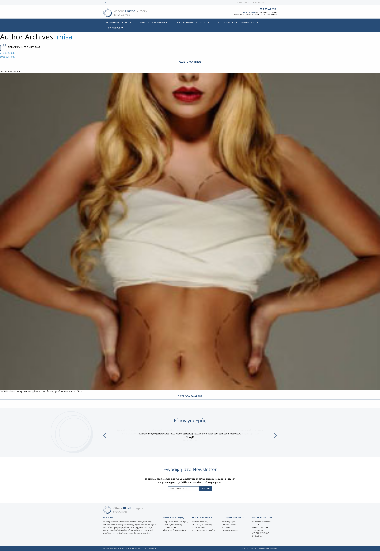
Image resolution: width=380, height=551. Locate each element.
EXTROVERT (253, 549)
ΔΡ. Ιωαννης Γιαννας (117, 22)
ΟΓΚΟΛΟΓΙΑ (257, 536)
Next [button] (275, 435)
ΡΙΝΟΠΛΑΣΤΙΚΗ (258, 530)
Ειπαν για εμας (243, 2)
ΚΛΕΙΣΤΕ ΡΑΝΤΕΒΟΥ (190, 61)
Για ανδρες (114, 27)
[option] (190, 435)
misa (65, 37)
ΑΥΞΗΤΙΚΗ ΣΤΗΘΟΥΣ (260, 533)
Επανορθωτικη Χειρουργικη (191, 22)
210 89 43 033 (267, 9)
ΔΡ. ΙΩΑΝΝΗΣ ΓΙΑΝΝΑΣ (261, 521)
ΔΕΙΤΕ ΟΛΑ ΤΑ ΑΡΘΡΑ (190, 396)
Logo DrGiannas (131, 12)
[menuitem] (117, 22)
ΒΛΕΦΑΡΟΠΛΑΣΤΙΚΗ (260, 527)
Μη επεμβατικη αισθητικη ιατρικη (236, 22)
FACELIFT (255, 524)
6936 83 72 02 (7, 56)
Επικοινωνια (259, 2)
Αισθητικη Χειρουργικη (152, 22)
